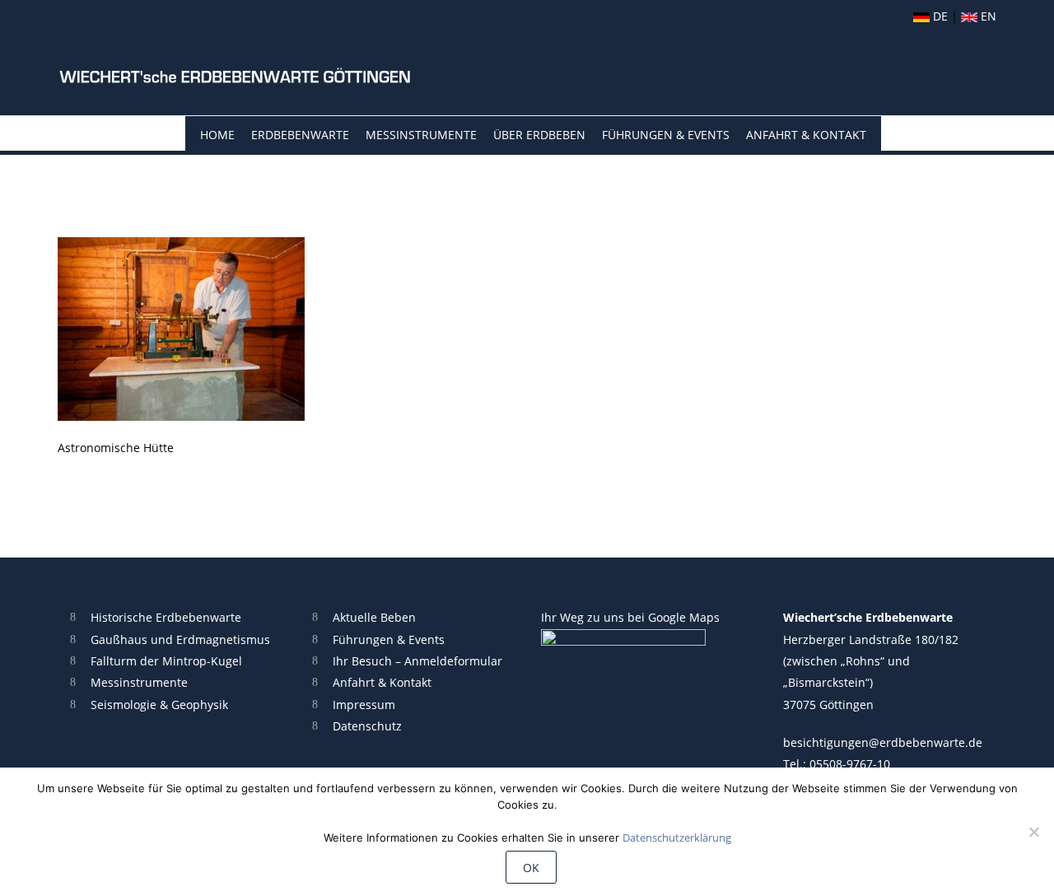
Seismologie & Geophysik (159, 704)
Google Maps (684, 617)
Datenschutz (367, 726)
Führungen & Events (666, 134)
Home (217, 134)
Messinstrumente (421, 134)
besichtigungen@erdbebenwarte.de (882, 742)
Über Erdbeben (539, 134)
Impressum (364, 704)
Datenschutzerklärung (677, 837)
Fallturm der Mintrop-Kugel (166, 661)
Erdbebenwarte (300, 134)
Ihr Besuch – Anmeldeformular (417, 661)
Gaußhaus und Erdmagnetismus (180, 639)
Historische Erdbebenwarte (166, 617)
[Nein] (1033, 832)
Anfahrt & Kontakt (806, 134)
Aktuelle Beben (374, 617)
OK (531, 867)
